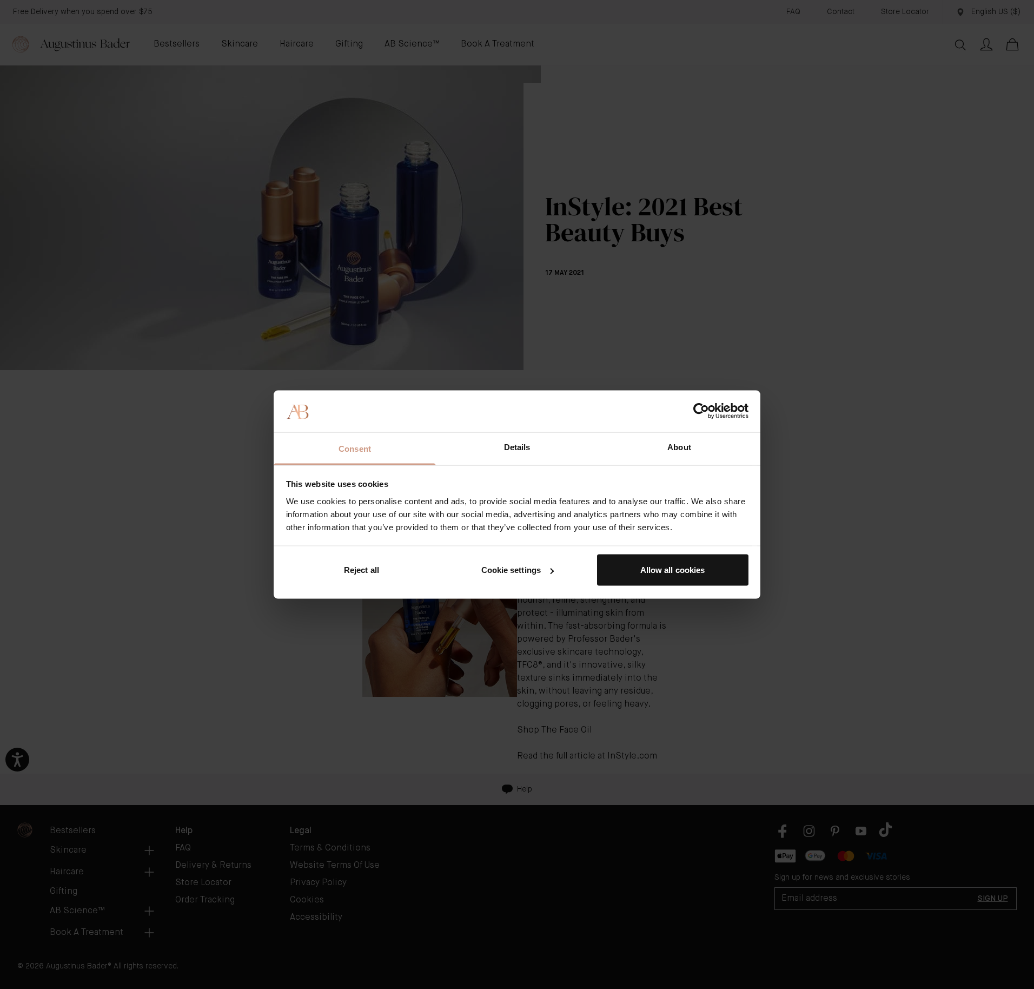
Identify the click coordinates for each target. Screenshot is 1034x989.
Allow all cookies (672, 570)
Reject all (361, 570)
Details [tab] (517, 446)
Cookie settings (511, 570)
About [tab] (679, 446)
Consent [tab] (355, 448)
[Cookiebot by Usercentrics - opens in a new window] (701, 411)
